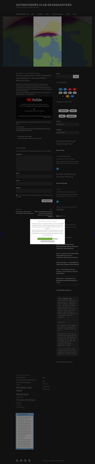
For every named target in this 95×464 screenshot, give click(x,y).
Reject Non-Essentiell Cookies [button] (47, 241)
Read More (55, 238)
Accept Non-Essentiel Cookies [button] (44, 238)
